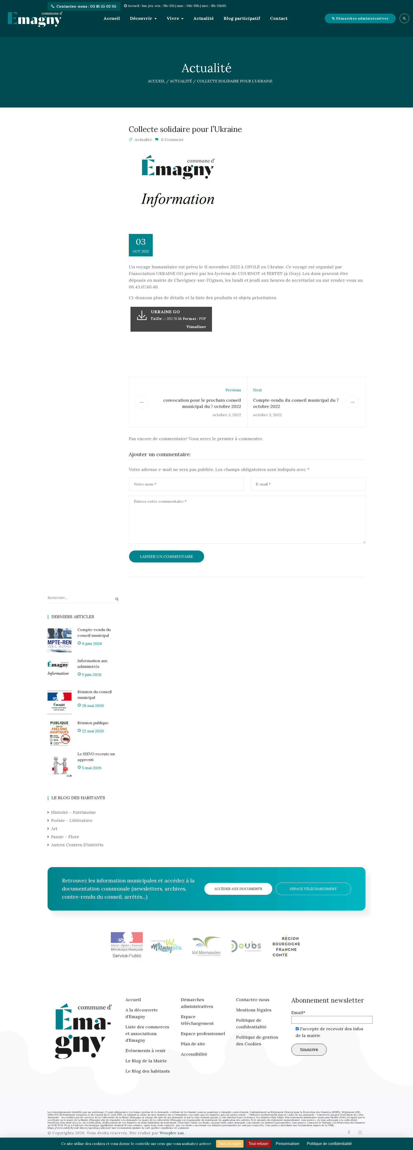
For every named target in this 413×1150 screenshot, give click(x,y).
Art (54, 828)
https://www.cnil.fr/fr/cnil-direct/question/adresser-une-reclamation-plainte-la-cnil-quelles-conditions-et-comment (118, 1127)
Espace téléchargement (313, 889)
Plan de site (193, 1044)
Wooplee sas (172, 1132)
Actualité (203, 18)
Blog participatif (242, 18)
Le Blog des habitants (147, 1071)
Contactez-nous (252, 999)
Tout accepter (229, 1144)
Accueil (111, 18)
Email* (298, 1012)
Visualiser (196, 326)
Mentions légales (254, 1010)
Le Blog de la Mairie (146, 1061)
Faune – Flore (65, 836)
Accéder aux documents (238, 889)
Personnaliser (287, 1144)
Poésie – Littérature (71, 820)
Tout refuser (258, 1144)
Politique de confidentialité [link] (329, 1144)
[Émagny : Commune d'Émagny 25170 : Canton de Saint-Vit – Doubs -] (35, 18)
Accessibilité (194, 1054)
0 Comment (172, 139)
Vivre (173, 18)
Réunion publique (93, 722)
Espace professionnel (203, 1033)
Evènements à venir (145, 1050)
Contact (279, 18)
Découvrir (141, 18)
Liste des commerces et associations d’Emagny (147, 1033)
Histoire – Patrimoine (73, 812)
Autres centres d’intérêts (77, 845)
